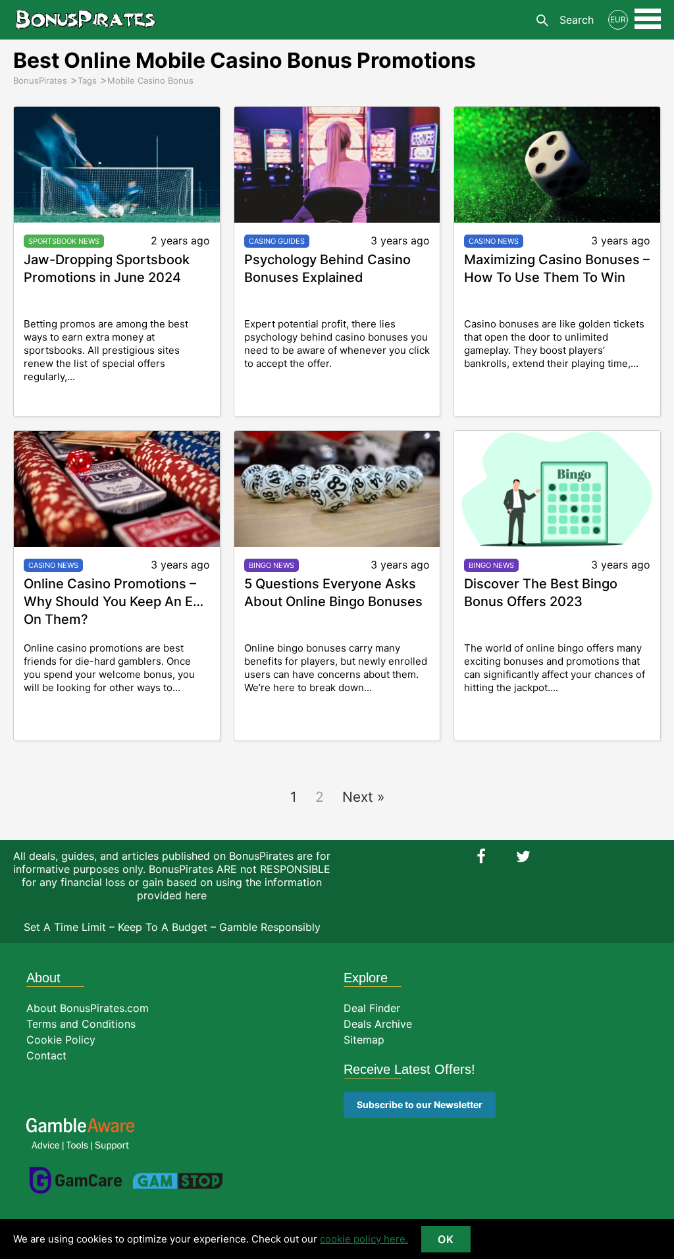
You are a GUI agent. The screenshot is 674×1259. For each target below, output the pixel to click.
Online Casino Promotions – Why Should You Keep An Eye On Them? (116, 601)
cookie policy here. (364, 1239)
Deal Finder (372, 1008)
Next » (363, 797)
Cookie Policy (60, 1039)
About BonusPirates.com (87, 1008)
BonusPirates (85, 20)
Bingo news (271, 565)
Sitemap (364, 1039)
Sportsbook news (63, 241)
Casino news (494, 241)
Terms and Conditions (81, 1023)
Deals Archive (378, 1023)
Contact (46, 1055)
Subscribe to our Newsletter (419, 1104)
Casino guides (277, 241)
